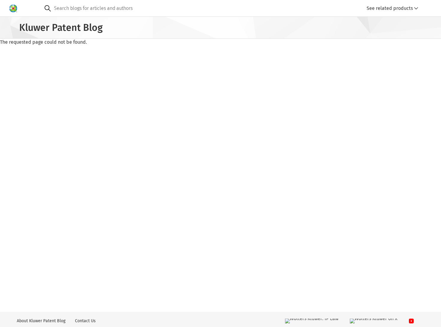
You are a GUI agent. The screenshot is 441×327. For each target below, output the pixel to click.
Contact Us (85, 320)
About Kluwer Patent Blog (41, 320)
